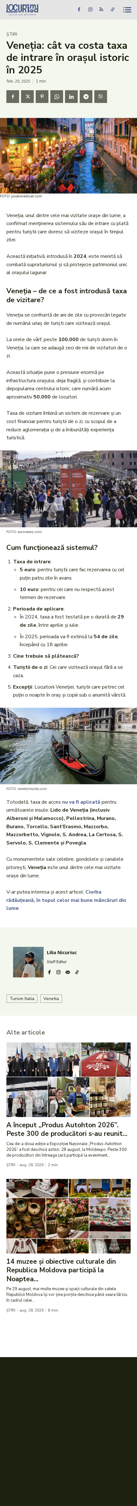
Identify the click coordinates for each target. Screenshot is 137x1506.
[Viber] (100, 96)
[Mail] (67, 971)
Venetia (51, 999)
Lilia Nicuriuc (62, 952)
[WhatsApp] (56, 96)
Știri (11, 34)
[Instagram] (90, 10)
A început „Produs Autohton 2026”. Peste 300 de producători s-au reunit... (66, 1129)
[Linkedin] (71, 96)
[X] (27, 96)
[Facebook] (79, 10)
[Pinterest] (42, 96)
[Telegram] (86, 96)
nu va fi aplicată (81, 802)
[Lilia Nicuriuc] (28, 962)
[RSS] (101, 10)
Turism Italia (22, 999)
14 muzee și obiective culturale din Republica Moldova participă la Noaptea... (61, 1270)
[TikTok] (112, 10)
